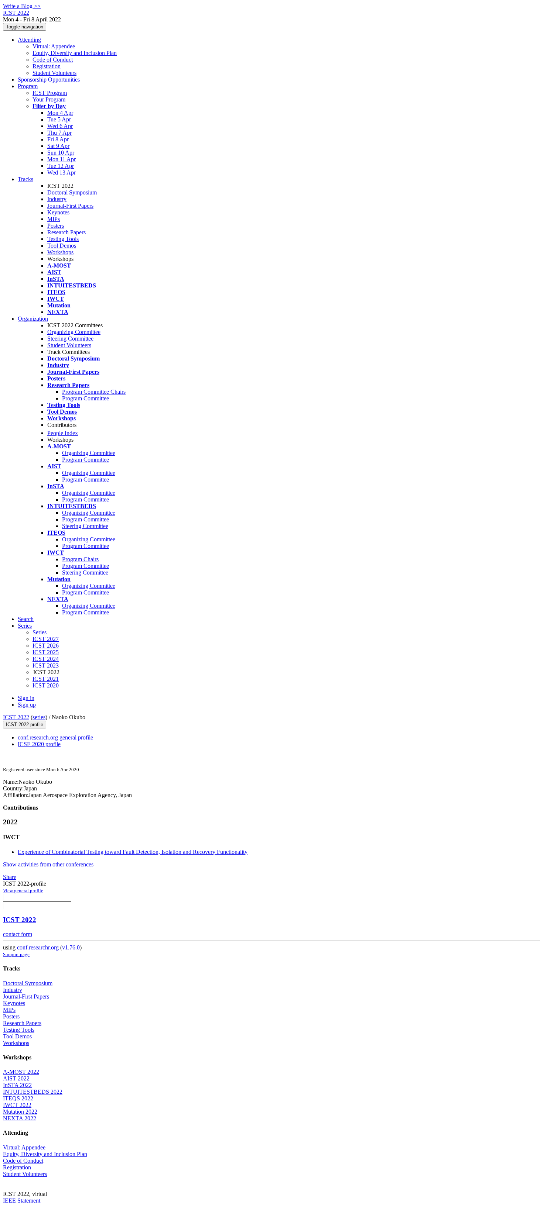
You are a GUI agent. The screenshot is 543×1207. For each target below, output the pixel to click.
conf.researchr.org (38, 947)
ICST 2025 (46, 652)
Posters (55, 226)
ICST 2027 (46, 639)
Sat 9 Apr (58, 146)
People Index (62, 433)
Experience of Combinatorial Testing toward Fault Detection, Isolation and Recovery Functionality (132, 852)
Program (28, 86)
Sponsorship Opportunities (49, 79)
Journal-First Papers (70, 206)
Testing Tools (63, 239)
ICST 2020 (46, 685)
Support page (16, 954)
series (39, 717)
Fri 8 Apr (58, 139)
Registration (47, 66)
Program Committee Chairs (94, 392)
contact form (17, 934)
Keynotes (58, 212)
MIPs (53, 219)
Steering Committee (70, 338)
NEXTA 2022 (19, 1118)
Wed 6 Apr (60, 126)
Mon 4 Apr (60, 113)
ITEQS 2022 (18, 1098)
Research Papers (66, 232)
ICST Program (50, 93)
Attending (29, 40)
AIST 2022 (16, 1078)
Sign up (27, 704)
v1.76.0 (71, 947)
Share (9, 877)
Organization (33, 318)
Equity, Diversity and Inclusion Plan (75, 53)
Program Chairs (80, 559)
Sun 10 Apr (60, 152)
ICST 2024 (46, 659)
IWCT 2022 (17, 1105)
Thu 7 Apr (59, 133)
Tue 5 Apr (59, 119)
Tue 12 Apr (60, 166)
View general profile (23, 890)
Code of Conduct (53, 59)
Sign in (26, 698)
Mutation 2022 (20, 1111)
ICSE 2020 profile (39, 744)
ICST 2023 (46, 665)
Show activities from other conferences (48, 864)
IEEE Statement (21, 1200)
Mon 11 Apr (61, 159)
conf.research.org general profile (55, 737)
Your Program (49, 99)
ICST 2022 (16, 717)
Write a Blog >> (22, 6)
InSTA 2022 (17, 1085)
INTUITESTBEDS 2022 (32, 1092)
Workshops (60, 252)
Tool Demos (61, 245)
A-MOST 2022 (21, 1072)
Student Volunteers (54, 73)
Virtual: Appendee (54, 46)
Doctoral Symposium (72, 192)
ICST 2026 (46, 645)
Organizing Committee (73, 332)
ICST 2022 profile (24, 724)
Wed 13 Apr (61, 172)
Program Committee (85, 398)
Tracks (25, 179)
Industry (56, 199)
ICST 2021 (46, 679)
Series (40, 632)
